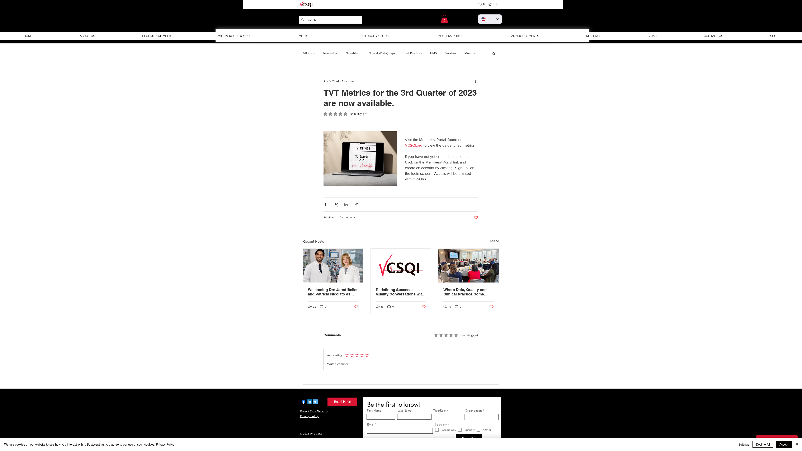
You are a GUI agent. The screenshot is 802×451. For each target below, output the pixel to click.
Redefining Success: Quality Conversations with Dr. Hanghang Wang (400, 292)
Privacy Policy (165, 444)
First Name (374, 410)
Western (450, 53)
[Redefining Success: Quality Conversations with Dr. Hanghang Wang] (401, 266)
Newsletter (330, 53)
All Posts (309, 53)
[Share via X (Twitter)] (336, 204)
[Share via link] (356, 204)
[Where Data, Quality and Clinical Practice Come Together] (468, 266)
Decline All (763, 444)
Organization (473, 410)
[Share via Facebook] (325, 204)
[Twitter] (315, 401)
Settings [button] (744, 444)
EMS (433, 53)
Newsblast (352, 53)
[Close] (796, 444)
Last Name (405, 410)
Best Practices (412, 53)
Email (370, 424)
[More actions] (475, 81)
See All (494, 240)
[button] (444, 19)
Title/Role (439, 410)
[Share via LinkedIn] (346, 204)
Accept (783, 444)
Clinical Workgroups (381, 53)
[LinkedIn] (309, 401)
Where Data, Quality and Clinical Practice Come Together (465, 292)
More (467, 53)
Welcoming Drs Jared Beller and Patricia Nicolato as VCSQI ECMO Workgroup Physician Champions (333, 292)
